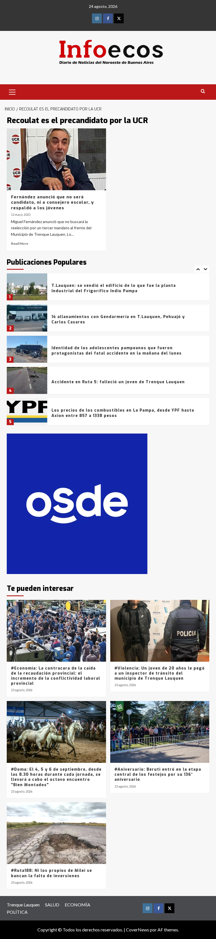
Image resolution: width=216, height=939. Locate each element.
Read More (19, 243)
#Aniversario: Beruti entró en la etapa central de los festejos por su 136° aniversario (157, 774)
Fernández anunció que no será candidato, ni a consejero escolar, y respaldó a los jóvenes (52, 202)
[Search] (202, 91)
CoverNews (137, 929)
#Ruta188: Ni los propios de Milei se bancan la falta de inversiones (51, 873)
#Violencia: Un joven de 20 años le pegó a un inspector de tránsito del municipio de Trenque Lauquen (159, 673)
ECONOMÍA (77, 904)
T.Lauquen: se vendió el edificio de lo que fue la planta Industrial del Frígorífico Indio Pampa (113, 288)
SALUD (52, 904)
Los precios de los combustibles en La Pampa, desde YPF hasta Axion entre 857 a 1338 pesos (122, 413)
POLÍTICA (17, 912)
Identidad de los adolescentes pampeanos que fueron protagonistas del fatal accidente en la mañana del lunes (116, 350)
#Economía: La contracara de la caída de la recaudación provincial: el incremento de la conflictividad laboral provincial (55, 676)
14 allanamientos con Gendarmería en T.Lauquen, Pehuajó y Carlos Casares (118, 319)
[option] (108, 289)
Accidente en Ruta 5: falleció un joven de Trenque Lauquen (118, 382)
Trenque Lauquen (23, 904)
